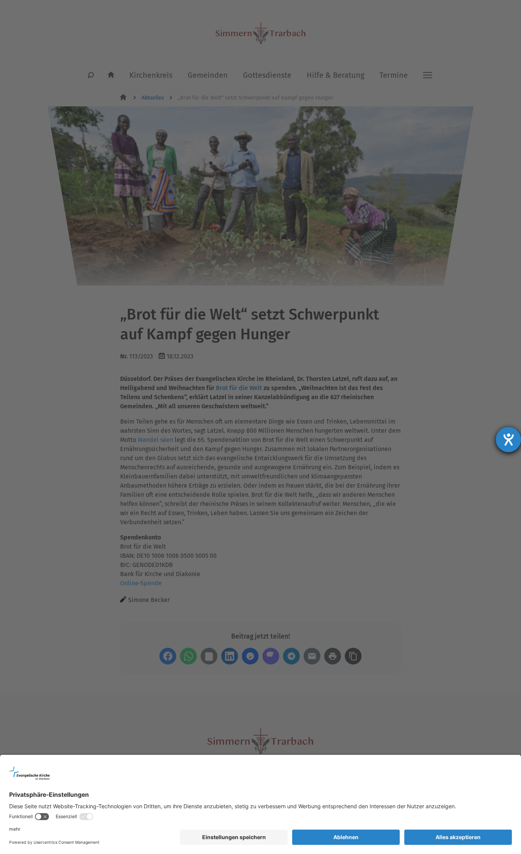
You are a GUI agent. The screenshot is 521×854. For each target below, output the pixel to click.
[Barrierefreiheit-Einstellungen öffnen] (508, 439)
